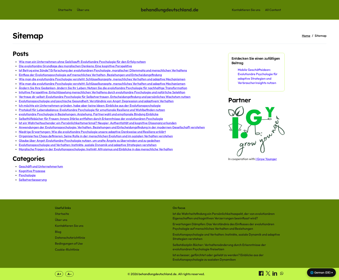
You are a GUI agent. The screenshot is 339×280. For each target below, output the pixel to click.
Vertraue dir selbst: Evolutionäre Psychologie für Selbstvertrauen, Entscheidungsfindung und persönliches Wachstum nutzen (104, 97)
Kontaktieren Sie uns (246, 10)
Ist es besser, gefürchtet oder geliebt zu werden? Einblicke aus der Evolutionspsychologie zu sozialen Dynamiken (218, 257)
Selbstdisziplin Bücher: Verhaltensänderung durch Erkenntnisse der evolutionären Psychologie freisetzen (219, 247)
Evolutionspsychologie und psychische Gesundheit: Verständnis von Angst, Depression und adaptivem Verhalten (96, 101)
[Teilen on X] (268, 274)
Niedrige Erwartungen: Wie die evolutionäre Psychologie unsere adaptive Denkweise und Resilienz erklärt (92, 132)
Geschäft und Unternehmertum (41, 166)
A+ (59, 274)
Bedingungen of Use (69, 243)
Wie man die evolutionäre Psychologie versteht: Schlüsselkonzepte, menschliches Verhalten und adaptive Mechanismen (102, 79)
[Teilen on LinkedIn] (275, 274)
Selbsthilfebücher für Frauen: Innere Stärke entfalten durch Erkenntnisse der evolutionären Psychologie (91, 119)
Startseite (65, 10)
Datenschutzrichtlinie (70, 237)
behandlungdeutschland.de (169, 10)
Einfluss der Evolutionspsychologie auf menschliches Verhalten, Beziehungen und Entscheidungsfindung (90, 75)
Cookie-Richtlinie (67, 249)
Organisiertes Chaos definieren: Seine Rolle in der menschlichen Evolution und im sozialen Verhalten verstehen (96, 136)
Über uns (83, 10)
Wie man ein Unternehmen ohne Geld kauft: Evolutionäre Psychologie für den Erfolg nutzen (82, 62)
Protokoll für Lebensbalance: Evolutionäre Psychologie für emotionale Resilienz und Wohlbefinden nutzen (92, 110)
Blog (58, 232)
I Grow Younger (266, 159)
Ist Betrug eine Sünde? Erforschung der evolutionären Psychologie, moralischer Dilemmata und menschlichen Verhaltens (103, 70)
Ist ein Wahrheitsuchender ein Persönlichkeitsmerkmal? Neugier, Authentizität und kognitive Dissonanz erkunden (98, 123)
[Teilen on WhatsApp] (281, 274)
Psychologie (27, 175)
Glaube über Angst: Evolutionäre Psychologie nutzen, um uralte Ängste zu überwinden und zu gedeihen (89, 140)
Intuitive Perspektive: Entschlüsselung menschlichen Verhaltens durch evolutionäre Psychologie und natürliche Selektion (102, 92)
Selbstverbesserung (33, 180)
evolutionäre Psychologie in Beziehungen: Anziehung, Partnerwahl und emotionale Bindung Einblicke (89, 114)
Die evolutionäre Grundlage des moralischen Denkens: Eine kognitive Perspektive (75, 66)
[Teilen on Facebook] (261, 274)
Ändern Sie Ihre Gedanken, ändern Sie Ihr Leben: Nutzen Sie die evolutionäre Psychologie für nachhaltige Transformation (103, 88)
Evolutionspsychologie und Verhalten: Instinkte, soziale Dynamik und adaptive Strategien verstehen (88, 145)
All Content (273, 10)
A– (69, 274)
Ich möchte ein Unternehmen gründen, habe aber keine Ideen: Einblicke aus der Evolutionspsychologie (90, 105)
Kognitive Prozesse (32, 171)
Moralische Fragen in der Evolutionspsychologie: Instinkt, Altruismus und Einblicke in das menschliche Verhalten (96, 149)
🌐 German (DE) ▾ (321, 272)
